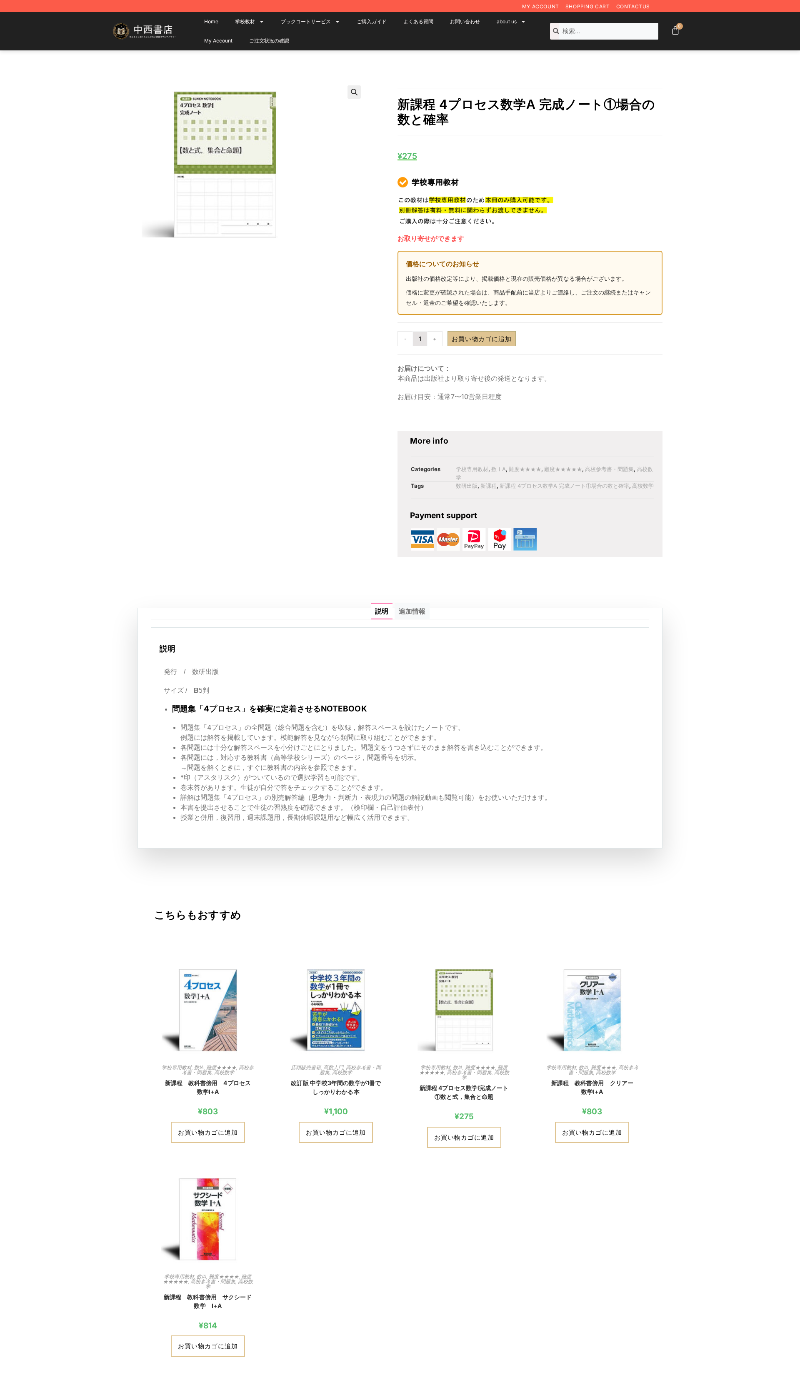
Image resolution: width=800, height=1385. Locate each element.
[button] (354, 92)
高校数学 (643, 485)
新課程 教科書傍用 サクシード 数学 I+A (209, 1301)
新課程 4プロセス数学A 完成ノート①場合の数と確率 (564, 485)
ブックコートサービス (306, 21)
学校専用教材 (472, 469)
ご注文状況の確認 (269, 40)
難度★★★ (603, 1067)
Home (211, 21)
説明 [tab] (381, 611)
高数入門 (333, 1067)
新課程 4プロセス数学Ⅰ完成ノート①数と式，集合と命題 (464, 1092)
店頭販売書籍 (306, 1067)
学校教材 (245, 21)
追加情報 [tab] (412, 611)
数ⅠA (498, 469)
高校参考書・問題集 (609, 469)
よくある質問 (418, 21)
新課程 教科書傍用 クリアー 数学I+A (595, 1087)
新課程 (488, 485)
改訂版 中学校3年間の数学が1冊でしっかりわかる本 (336, 1087)
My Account (540, 6)
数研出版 (467, 485)
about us (507, 21)
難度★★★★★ (563, 469)
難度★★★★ (525, 469)
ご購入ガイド (372, 21)
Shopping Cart (587, 6)
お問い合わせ (465, 21)
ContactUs (633, 6)
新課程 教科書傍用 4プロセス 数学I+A (210, 1087)
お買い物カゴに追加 (482, 339)
